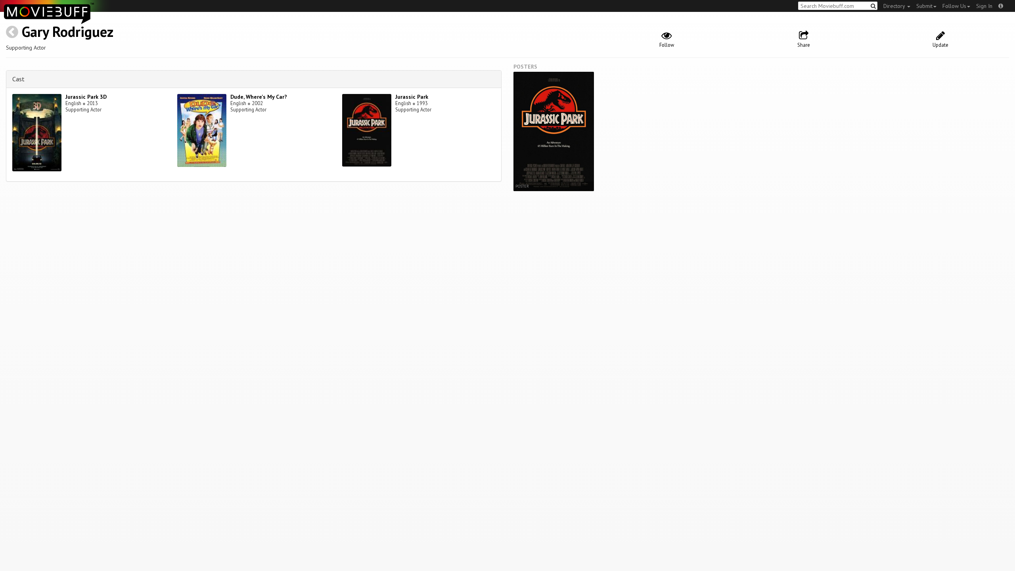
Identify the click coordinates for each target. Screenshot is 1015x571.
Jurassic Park (411, 96)
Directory (894, 6)
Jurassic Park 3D (86, 96)
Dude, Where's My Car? (258, 96)
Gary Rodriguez (67, 31)
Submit (924, 6)
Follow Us (954, 6)
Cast (18, 79)
